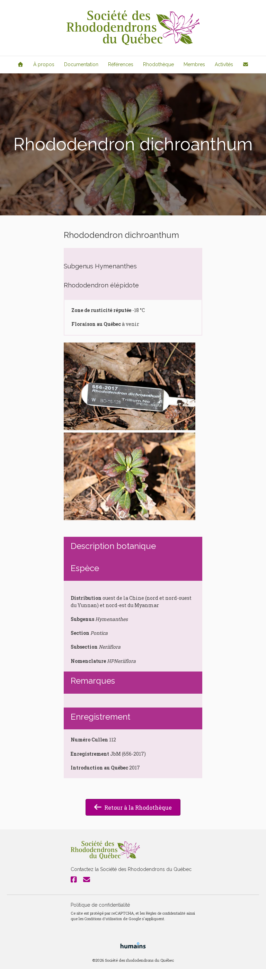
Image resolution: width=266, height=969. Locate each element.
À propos (43, 64)
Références (120, 64)
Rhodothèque (158, 64)
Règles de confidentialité (165, 913)
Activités (224, 64)
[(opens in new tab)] (133, 944)
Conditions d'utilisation (103, 918)
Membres (194, 64)
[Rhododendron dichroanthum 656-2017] (129, 386)
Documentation (81, 64)
